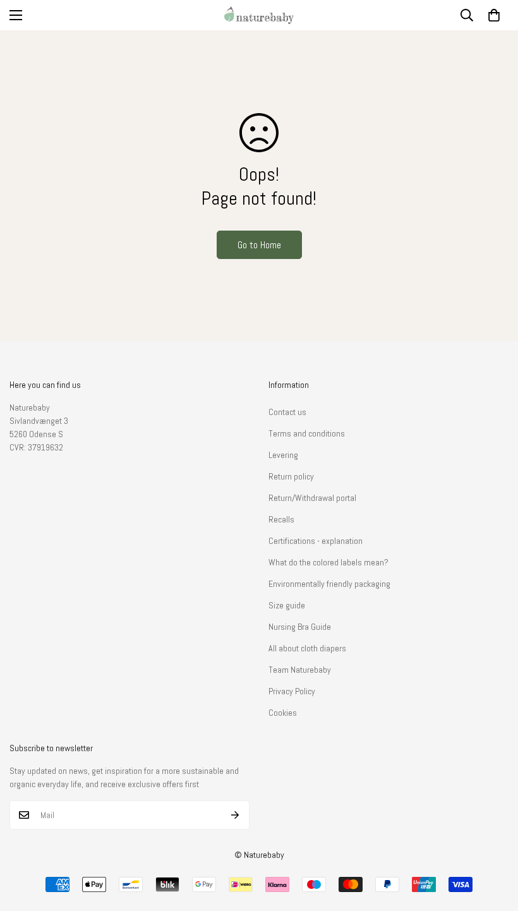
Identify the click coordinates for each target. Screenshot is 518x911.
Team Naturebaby (299, 669)
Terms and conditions (306, 433)
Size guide (286, 605)
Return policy (291, 476)
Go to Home (259, 244)
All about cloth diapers (307, 648)
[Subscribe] (235, 815)
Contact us (287, 412)
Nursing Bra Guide (299, 626)
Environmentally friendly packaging (329, 583)
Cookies (282, 712)
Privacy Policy (291, 691)
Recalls (281, 519)
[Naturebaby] (259, 15)
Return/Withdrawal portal (312, 498)
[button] (494, 15)
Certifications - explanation (315, 540)
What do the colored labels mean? (328, 562)
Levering (283, 455)
